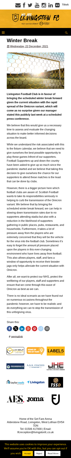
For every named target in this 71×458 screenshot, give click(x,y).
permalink (17, 336)
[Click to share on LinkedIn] (22, 328)
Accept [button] (27, 453)
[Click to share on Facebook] (9, 328)
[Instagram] (44, 6)
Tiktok (65, 4)
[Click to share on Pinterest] (34, 328)
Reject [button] (39, 453)
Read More (53, 453)
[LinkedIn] (50, 6)
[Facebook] (24, 6)
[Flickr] (57, 6)
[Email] (18, 6)
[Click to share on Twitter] (15, 328)
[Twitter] (30, 6)
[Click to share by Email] (47, 328)
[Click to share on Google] (28, 328)
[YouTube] (37, 6)
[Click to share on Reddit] (40, 328)
